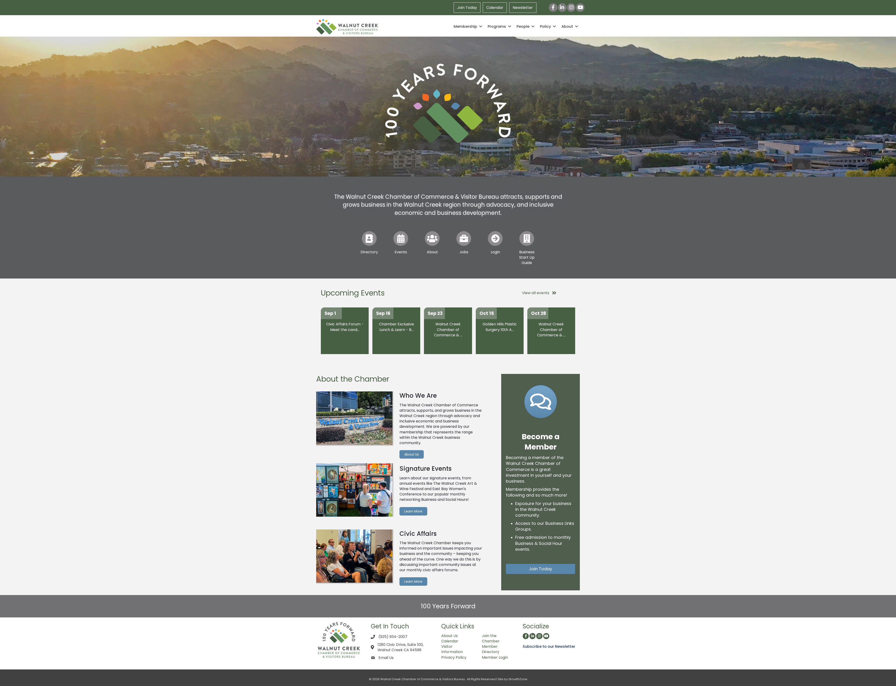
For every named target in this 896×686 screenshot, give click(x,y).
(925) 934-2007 (392, 636)
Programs (497, 26)
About (567, 26)
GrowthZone (517, 679)
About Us (449, 635)
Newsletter (523, 7)
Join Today (467, 7)
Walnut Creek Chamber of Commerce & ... (448, 329)
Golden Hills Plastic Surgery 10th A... (500, 326)
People (523, 26)
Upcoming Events (353, 293)
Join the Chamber (491, 638)
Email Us (386, 657)
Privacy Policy (453, 657)
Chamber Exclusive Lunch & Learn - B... (396, 326)
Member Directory (490, 649)
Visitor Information (452, 649)
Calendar (494, 7)
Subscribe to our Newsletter (549, 646)
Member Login (495, 657)
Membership (465, 26)
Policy (545, 26)
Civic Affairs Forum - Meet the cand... (345, 326)
